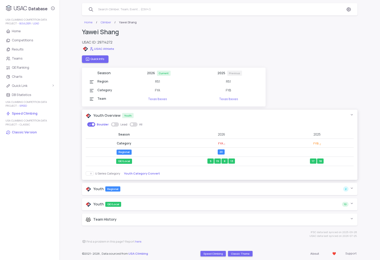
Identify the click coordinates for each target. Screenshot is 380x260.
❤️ (334, 253)
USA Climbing (138, 253)
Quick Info (97, 59)
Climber (106, 22)
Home (88, 22)
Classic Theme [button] (240, 253)
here (138, 241)
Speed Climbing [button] (213, 253)
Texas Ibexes (157, 99)
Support (351, 253)
